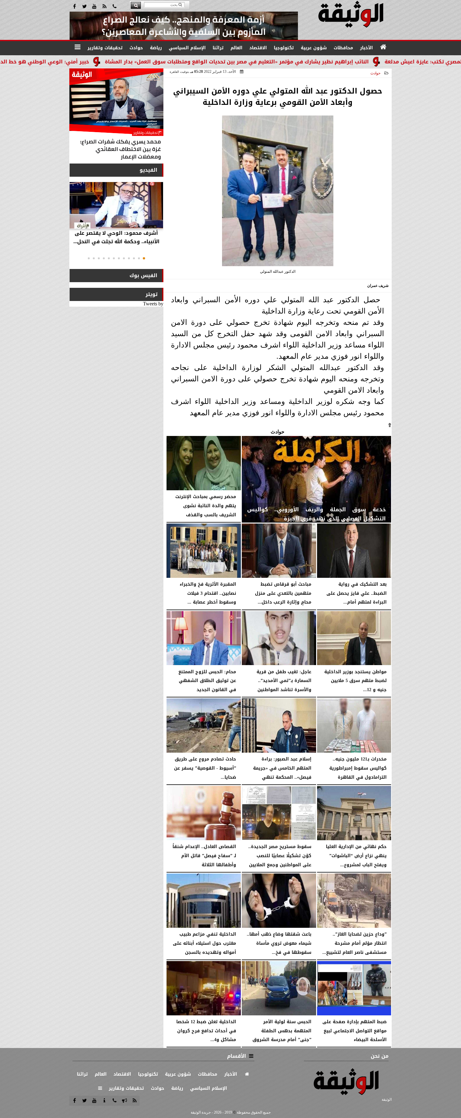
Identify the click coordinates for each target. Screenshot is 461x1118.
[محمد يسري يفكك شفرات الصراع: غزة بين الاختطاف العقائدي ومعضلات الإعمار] (116, 115)
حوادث (375, 73)
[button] (144, 258)
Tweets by (153, 303)
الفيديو (148, 170)
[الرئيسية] (384, 47)
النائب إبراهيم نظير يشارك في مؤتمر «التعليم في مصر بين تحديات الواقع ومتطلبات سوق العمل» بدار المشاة (284, 62)
